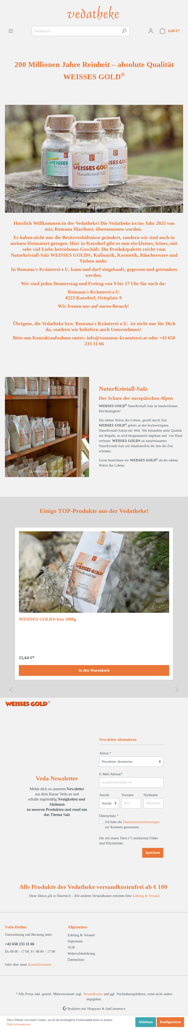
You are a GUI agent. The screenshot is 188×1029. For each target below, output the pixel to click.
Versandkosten (93, 994)
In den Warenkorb (94, 670)
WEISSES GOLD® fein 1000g (47, 619)
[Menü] (11, 31)
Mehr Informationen (18, 1024)
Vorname (127, 795)
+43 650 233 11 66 (19, 944)
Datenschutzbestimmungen (141, 822)
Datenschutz (76, 960)
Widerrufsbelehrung (81, 953)
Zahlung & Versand (145, 896)
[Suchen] (124, 31)
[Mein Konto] (151, 31)
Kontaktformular (39, 964)
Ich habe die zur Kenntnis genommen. (132, 824)
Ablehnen (146, 1022)
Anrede (104, 795)
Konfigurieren (170, 1022)
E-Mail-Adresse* (111, 774)
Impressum (75, 941)
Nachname (150, 795)
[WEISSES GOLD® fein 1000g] (94, 572)
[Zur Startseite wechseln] (94, 12)
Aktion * (105, 753)
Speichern (152, 853)
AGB (71, 947)
